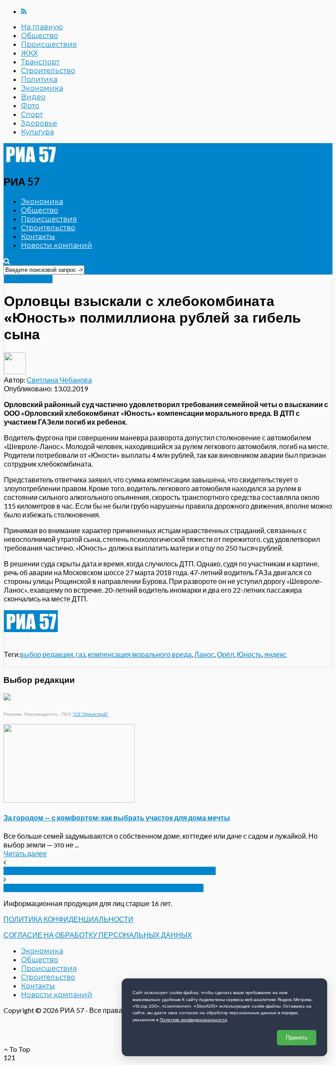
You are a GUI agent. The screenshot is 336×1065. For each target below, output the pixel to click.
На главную (42, 27)
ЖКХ (29, 53)
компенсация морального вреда (140, 654)
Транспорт (40, 62)
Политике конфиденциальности (193, 1019)
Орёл (225, 654)
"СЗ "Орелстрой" (90, 714)
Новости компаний (56, 245)
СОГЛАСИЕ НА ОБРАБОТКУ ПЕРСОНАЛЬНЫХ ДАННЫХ (98, 935)
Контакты (38, 236)
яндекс (275, 654)
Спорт (32, 114)
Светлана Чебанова (59, 380)
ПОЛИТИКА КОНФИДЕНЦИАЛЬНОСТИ (68, 919)
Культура (37, 132)
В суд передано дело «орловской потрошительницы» (103, 888)
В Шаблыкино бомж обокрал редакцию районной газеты (110, 871)
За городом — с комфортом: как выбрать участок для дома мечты (117, 817)
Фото (30, 106)
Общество (39, 36)
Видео (33, 97)
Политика (39, 79)
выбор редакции (46, 654)
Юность (249, 654)
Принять (297, 1037)
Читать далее (25, 853)
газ (80, 654)
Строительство (48, 71)
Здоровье (39, 123)
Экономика (42, 88)
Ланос (204, 654)
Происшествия (49, 44)
